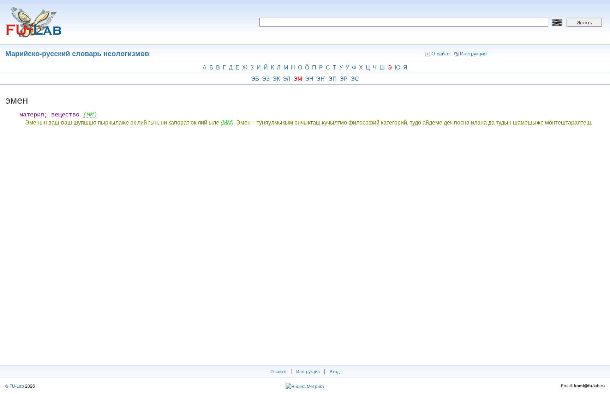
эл (287, 78)
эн (309, 78)
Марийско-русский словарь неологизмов (77, 53)
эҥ (320, 78)
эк (276, 78)
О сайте (440, 53)
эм (297, 78)
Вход (335, 371)
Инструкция (473, 53)
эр (344, 78)
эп (332, 78)
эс (355, 78)
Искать (584, 22)
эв (255, 78)
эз (266, 78)
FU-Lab (17, 386)
